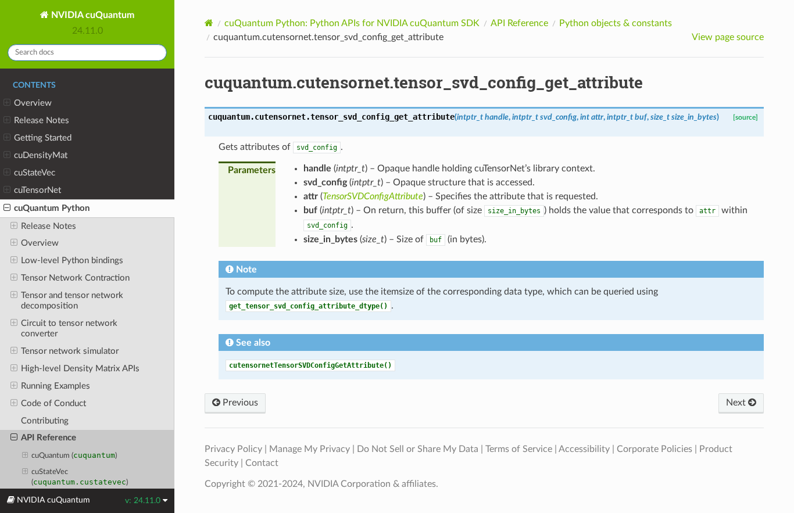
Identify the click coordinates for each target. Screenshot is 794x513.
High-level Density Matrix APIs (80, 368)
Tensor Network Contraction (75, 278)
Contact (261, 463)
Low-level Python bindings (72, 260)
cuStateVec (34, 172)
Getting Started (42, 138)
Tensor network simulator (70, 351)
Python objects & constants (615, 23)
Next (737, 402)
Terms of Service (518, 449)
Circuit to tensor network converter (69, 328)
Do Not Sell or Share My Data (417, 449)
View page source (728, 37)
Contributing (45, 421)
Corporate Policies (654, 449)
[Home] (209, 23)
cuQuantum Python (52, 208)
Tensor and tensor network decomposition (72, 300)
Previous (239, 402)
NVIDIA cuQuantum (91, 15)
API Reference (48, 437)
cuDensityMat (40, 155)
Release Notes (41, 120)
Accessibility (584, 449)
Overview (33, 103)
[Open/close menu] (6, 103)
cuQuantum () (74, 455)
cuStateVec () (79, 477)
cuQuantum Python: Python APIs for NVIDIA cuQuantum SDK (352, 23)
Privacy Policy (233, 449)
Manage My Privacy (309, 449)
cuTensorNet (37, 190)
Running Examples (55, 386)
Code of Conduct (53, 403)
